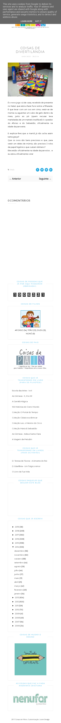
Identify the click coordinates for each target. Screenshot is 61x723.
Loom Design (45, 719)
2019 (17, 527)
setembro (19, 562)
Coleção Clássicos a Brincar (24, 418)
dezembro (19, 551)
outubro (18, 559)
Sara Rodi (26, 56)
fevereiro (18, 590)
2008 (17, 618)
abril (16, 582)
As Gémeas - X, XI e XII (22, 396)
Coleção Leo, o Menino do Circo (27, 423)
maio (16, 578)
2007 (17, 622)
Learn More (26, 21)
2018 (17, 531)
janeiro (17, 593)
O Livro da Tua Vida (21, 472)
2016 (17, 539)
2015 (17, 543)
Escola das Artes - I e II (22, 390)
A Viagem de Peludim (22, 439)
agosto (17, 566)
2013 (17, 597)
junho (16, 574)
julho (16, 570)
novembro (19, 555)
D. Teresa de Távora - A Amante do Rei (29, 461)
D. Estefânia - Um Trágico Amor (26, 466)
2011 (16, 605)
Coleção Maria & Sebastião (24, 428)
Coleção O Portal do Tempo (25, 412)
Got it (38, 21)
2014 (17, 547)
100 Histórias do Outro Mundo (25, 407)
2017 (17, 535)
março (17, 586)
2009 (17, 613)
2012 (17, 601)
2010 (17, 609)
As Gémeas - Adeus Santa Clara (26, 434)
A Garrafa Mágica (20, 401)
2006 (17, 626)
